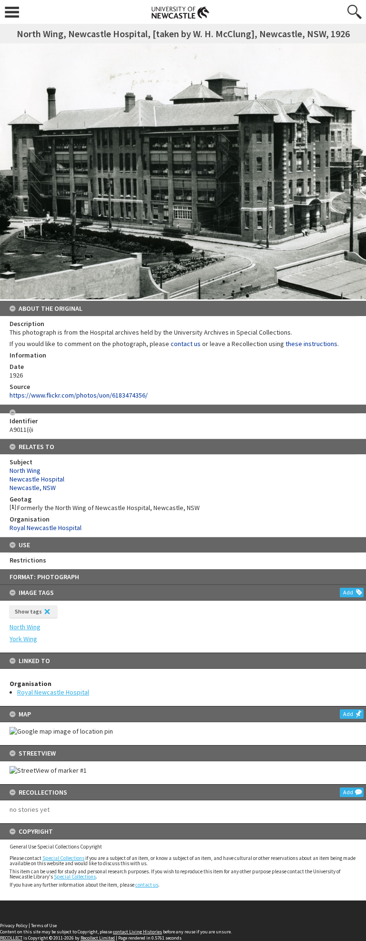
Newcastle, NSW (33, 487)
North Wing (25, 470)
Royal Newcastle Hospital (53, 692)
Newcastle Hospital (37, 479)
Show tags (28, 611)
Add (348, 592)
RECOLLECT (11, 938)
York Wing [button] (23, 638)
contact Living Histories (137, 932)
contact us (146, 884)
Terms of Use (44, 925)
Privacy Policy (14, 925)
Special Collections (63, 858)
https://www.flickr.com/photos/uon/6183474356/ (79, 395)
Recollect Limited (98, 938)
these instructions (311, 343)
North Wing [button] (25, 627)
